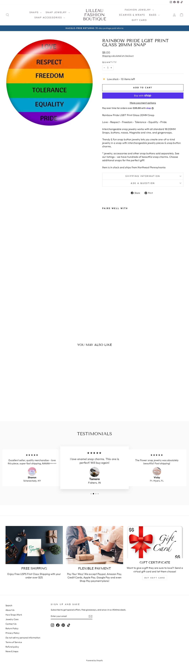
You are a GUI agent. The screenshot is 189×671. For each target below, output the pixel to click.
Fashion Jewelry (138, 9)
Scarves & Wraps (132, 14)
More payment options (143, 102)
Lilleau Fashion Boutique (94, 14)
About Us (10, 610)
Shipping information (142, 176)
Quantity (109, 62)
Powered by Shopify (94, 660)
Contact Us (11, 624)
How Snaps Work (14, 614)
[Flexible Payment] (94, 545)
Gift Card (139, 20)
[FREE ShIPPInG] (34, 545)
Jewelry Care (12, 619)
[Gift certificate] (154, 542)
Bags (153, 14)
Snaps (34, 12)
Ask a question (143, 183)
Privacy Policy (12, 633)
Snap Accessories (48, 17)
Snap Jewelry (57, 12)
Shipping (106, 56)
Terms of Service (14, 642)
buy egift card (155, 578)
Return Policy (12, 628)
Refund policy (12, 646)
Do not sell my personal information (23, 637)
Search (9, 605)
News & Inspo (12, 651)
